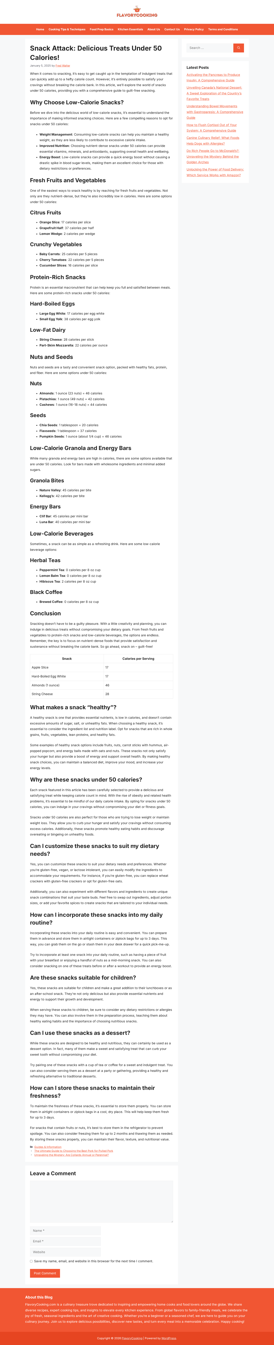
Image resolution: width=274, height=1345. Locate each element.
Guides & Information (48, 1146)
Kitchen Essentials (130, 29)
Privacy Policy (194, 29)
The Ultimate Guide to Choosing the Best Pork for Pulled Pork (73, 1150)
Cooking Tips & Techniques (67, 29)
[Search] (238, 48)
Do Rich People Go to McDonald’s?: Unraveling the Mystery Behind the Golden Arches (213, 156)
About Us (153, 29)
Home (40, 29)
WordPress (168, 1338)
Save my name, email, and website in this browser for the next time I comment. (93, 1261)
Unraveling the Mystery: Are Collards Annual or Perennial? (71, 1154)
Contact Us (172, 29)
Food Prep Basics (101, 29)
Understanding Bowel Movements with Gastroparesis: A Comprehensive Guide (215, 111)
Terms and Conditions (223, 29)
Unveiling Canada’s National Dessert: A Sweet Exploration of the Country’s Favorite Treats (214, 93)
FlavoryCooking (132, 1338)
